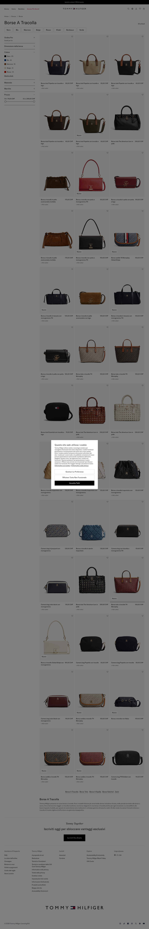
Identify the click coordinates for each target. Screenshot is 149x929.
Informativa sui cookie (62, 466)
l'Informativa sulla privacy (79, 466)
